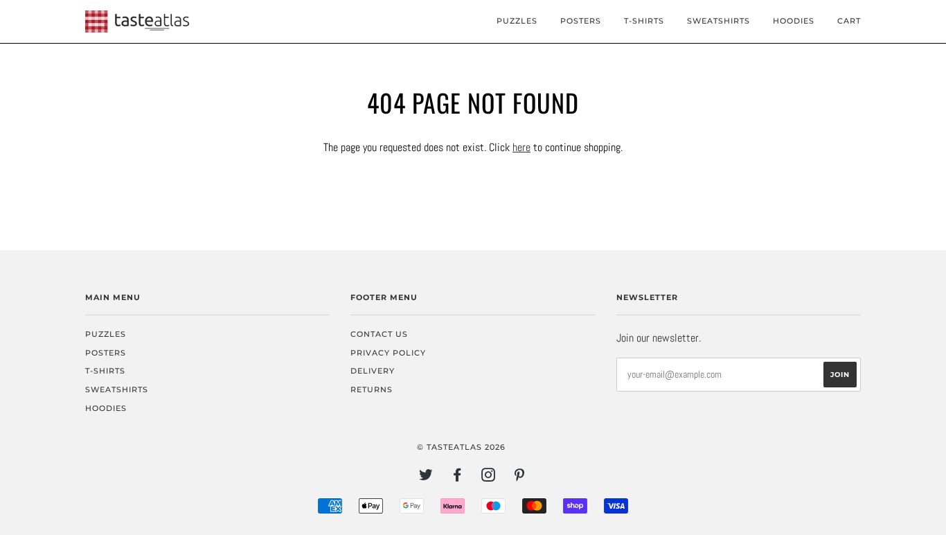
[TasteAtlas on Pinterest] (519, 477)
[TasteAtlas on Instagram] (488, 477)
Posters (580, 21)
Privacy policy (388, 353)
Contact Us (379, 334)
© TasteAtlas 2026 (461, 447)
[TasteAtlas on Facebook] (457, 477)
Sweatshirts (718, 21)
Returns (371, 389)
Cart (849, 21)
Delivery (372, 371)
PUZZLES (517, 21)
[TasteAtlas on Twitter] (426, 477)
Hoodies (793, 21)
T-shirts (644, 21)
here (521, 147)
